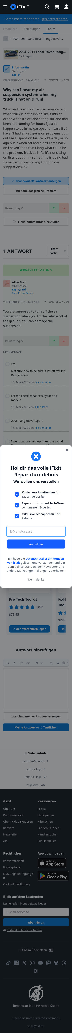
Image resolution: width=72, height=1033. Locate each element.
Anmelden (36, 544)
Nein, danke (36, 579)
